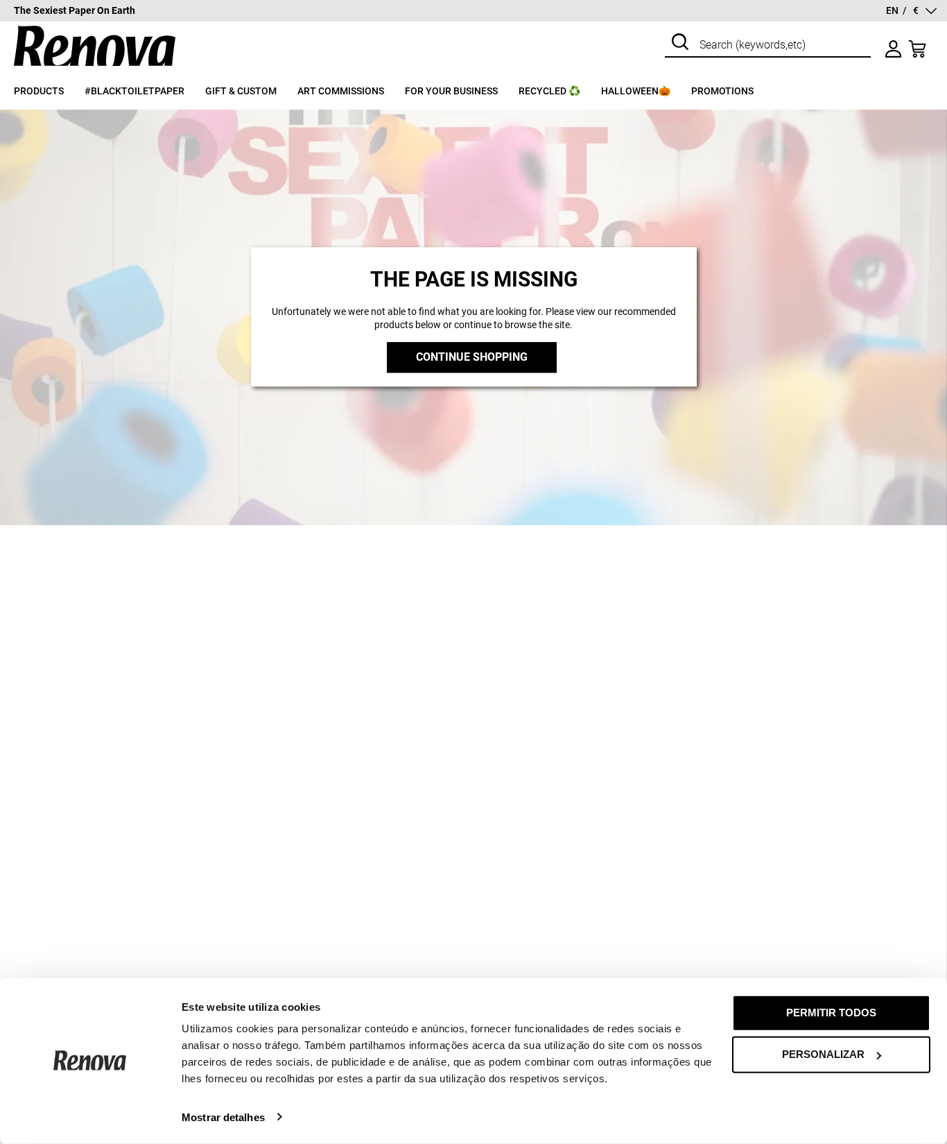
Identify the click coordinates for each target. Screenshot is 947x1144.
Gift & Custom (241, 90)
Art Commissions (340, 90)
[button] (911, 11)
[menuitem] (49, 97)
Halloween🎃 (635, 90)
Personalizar (823, 1054)
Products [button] (39, 90)
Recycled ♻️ (549, 90)
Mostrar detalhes (223, 1116)
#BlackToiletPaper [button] (134, 90)
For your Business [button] (451, 90)
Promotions (722, 90)
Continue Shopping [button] (472, 357)
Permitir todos (831, 1012)
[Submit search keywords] (680, 43)
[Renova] (94, 66)
